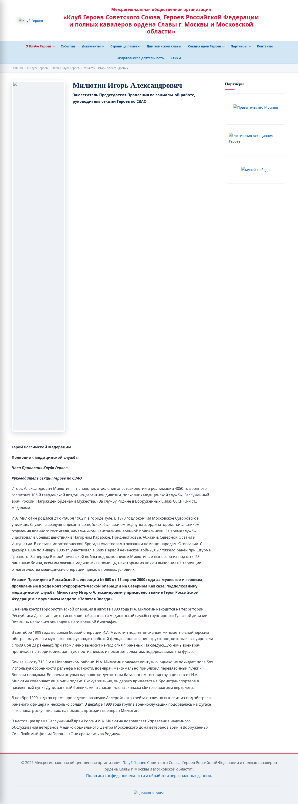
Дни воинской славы (164, 46)
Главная (17, 68)
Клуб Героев (135, 762)
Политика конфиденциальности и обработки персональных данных (148, 775)
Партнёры (239, 46)
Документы (91, 46)
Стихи (176, 58)
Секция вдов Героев (204, 46)
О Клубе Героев (38, 46)
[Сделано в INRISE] (149, 794)
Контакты (265, 46)
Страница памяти (125, 46)
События (68, 46)
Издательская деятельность (140, 58)
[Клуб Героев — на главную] (31, 20)
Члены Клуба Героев (66, 68)
